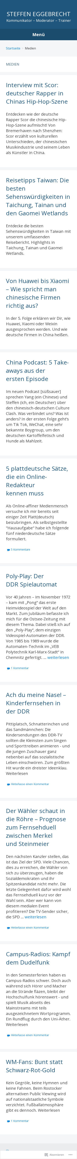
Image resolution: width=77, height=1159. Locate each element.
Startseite (13, 48)
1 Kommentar (20, 668)
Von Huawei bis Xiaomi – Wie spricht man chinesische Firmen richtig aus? (37, 293)
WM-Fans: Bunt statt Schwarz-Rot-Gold (34, 1066)
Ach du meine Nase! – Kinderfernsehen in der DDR (36, 703)
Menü (38, 34)
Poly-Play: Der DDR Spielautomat (31, 580)
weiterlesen (58, 657)
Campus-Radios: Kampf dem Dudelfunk (38, 958)
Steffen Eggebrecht (38, 14)
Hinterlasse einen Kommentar (30, 784)
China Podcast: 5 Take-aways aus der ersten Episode (37, 370)
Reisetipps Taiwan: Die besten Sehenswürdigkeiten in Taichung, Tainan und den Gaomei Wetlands (38, 196)
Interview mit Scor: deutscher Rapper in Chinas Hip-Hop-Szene (37, 93)
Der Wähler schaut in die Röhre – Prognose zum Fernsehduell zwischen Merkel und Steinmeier (36, 827)
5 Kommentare (20, 549)
